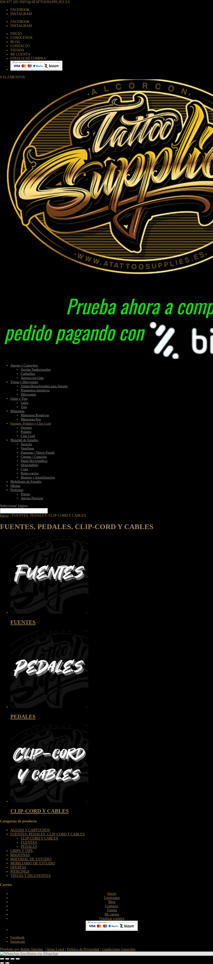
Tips (24, 407)
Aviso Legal (55, 949)
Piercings (16, 490)
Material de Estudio (24, 440)
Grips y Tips (19, 398)
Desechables (29, 465)
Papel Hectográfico (34, 461)
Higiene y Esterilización (38, 477)
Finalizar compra (28, 58)
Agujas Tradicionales (36, 369)
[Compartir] (7, 959)
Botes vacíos (30, 473)
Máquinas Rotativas (35, 415)
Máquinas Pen (31, 419)
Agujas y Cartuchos (24, 365)
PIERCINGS (19, 871)
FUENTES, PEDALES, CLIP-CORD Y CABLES (47, 834)
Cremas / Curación (34, 457)
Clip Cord (28, 436)
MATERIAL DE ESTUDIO (30, 859)
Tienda (17, 50)
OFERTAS (18, 867)
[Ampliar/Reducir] (18, 959)
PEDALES (29, 847)
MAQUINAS (20, 855)
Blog (15, 42)
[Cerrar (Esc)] (2, 959)
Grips (24, 403)
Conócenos (21, 38)
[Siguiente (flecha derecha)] (7, 963)
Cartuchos (28, 374)
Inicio (16, 34)
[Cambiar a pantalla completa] (12, 959)
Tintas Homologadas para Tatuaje (44, 386)
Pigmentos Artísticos (35, 390)
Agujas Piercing (32, 498)
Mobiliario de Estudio (26, 481)
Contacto (20, 46)
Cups (24, 469)
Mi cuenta (20, 54)
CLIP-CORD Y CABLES (39, 838)
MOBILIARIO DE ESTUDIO (32, 863)
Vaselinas (27, 448)
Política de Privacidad (83, 949)
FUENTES (29, 842)
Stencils (26, 444)
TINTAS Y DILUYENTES (30, 876)
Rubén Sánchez (32, 949)
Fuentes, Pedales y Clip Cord (30, 423)
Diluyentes (28, 394)
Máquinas (17, 411)
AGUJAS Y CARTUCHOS (30, 830)
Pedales (26, 432)
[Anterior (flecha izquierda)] (2, 963)
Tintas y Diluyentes (24, 382)
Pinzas (25, 494)
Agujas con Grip (32, 378)
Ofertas (15, 486)
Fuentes (26, 427)
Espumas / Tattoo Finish (38, 452)
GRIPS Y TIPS (21, 851)
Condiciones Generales (118, 949)
